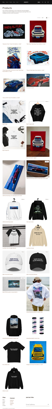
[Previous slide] (4, 111)
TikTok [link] (11, 404)
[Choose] (23, 245)
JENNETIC (6, 408)
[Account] (45, 2)
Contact (4, 405)
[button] (43, 17)
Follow (4, 401)
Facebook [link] (12, 400)
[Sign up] (48, 404)
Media (4, 402)
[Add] (23, 41)
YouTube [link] (11, 401)
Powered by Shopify (11, 408)
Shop (4, 399)
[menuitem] (17, 2)
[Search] (42, 2)
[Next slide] (23, 111)
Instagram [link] (12, 403)
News (4, 404)
